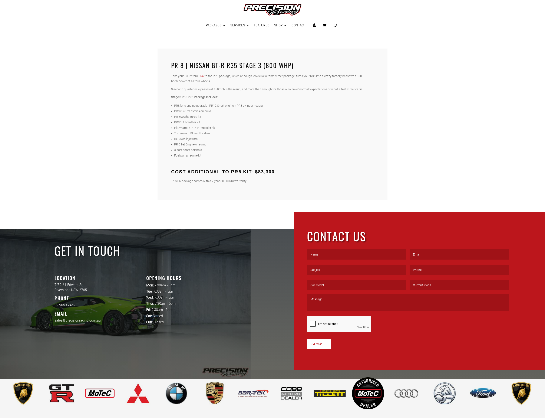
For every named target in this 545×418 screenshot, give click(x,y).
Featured (262, 25)
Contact (298, 25)
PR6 (201, 76)
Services (237, 25)
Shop (278, 25)
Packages (213, 25)
